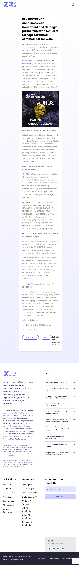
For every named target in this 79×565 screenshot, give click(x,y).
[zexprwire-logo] (10, 2)
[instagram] (58, 548)
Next (45, 337)
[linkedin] (62, 548)
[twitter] (54, 548)
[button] (60, 382)
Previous (30, 337)
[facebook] (49, 548)
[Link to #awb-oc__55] (73, 4)
